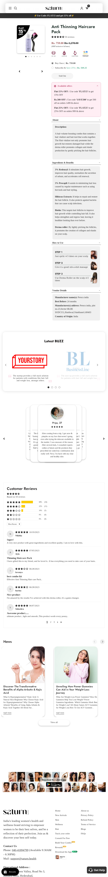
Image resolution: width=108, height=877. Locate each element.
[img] (22, 532)
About (55, 120)
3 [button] (54, 622)
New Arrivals (61, 815)
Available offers (64, 86)
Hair (57, 829)
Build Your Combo (63, 843)
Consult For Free (62, 838)
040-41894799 (20, 850)
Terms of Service (88, 824)
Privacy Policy (87, 815)
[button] (58, 37)
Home (57, 811)
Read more (7, 712)
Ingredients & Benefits (63, 162)
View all (54, 722)
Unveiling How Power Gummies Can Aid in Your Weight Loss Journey (74, 690)
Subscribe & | (65, 68)
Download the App (63, 852)
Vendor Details (59, 290)
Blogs (83, 829)
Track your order (62, 833)
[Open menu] (8, 8)
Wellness (59, 824)
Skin (57, 820)
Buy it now (89, 76)
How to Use (57, 243)
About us (85, 811)
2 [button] (50, 622)
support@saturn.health (23, 858)
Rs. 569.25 (82, 68)
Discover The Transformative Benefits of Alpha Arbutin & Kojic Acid (22, 690)
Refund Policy (87, 820)
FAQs (83, 833)
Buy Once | (60, 63)
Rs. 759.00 (71, 63)
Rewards (59, 847)
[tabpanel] (31, 39)
